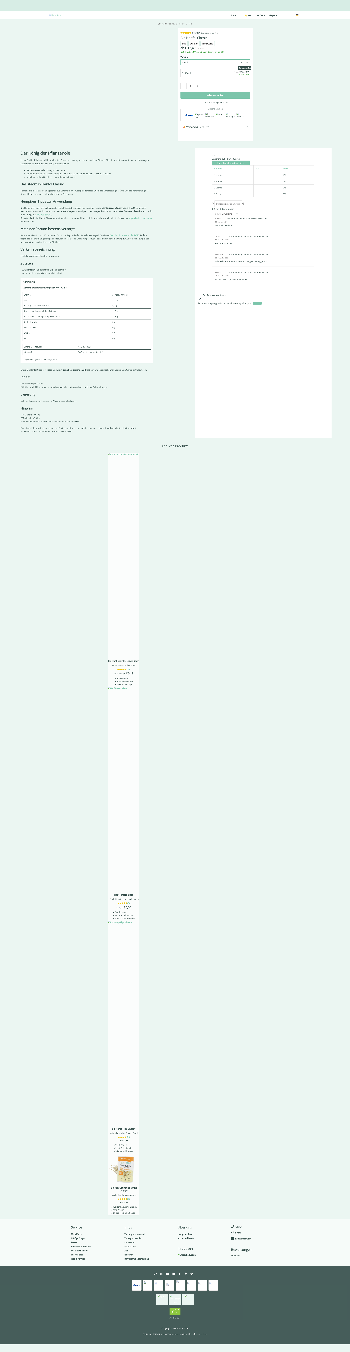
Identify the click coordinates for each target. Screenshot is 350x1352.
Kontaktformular (243, 1238)
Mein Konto (76, 1234)
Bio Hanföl (169, 23)
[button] (87, 281)
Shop (160, 23)
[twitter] (193, 1274)
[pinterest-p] (187, 1274)
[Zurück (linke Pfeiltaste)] (5, 1350)
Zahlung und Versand (134, 1234)
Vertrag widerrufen (133, 1238)
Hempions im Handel (81, 1246)
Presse (74, 1242)
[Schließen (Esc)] (39, 1346)
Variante (184, 57)
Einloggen (257, 303)
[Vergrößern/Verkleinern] (5, 1346)
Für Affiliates (77, 1254)
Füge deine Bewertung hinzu (230, 163)
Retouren (128, 1254)
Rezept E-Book (44, 214)
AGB (126, 1250)
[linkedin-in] (175, 1274)
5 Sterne (218, 168)
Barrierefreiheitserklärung (136, 1258)
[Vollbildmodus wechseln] (16, 1346)
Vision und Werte (186, 1238)
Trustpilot (235, 1255)
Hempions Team (185, 1234)
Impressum (129, 1242)
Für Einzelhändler (79, 1250)
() (128, 669)
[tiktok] (157, 1274)
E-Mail (238, 1232)
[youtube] (169, 1274)
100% (285, 168)
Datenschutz (130, 1246)
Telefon (238, 1226)
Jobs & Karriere (78, 1258)
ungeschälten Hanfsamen (140, 218)
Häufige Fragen (78, 1238)
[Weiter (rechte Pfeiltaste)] (16, 1350)
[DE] (296, 15)
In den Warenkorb (215, 95)
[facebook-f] (181, 1274)
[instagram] (163, 1274)
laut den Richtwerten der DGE (124, 235)
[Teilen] (28, 1346)
